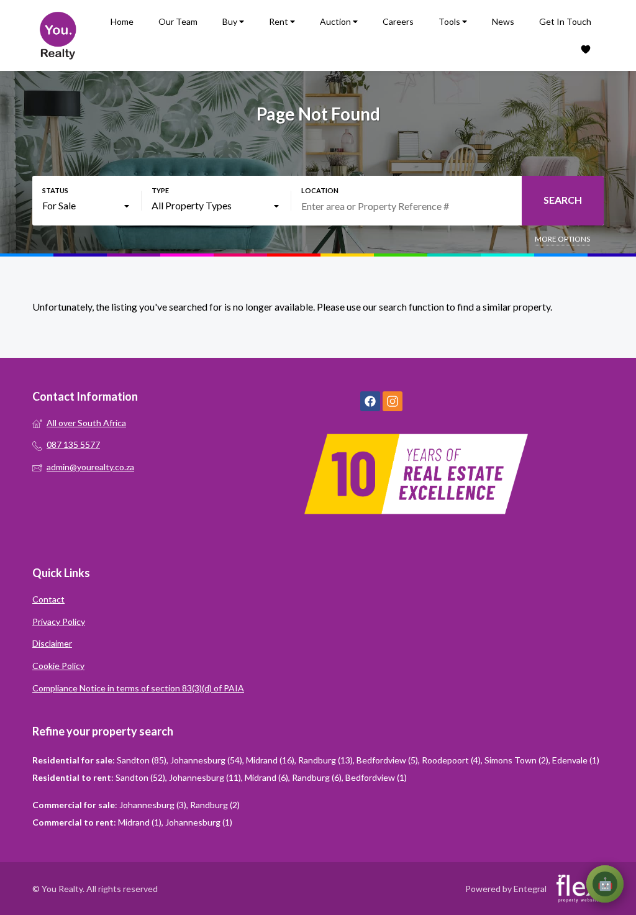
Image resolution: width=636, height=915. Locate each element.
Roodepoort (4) (451, 760)
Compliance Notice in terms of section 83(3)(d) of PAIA (138, 688)
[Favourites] (586, 49)
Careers (398, 21)
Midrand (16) (270, 760)
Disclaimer (52, 643)
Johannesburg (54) (206, 760)
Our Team (178, 21)
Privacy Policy (58, 621)
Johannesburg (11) (205, 777)
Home (122, 21)
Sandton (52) (140, 777)
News (503, 21)
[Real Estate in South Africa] (57, 35)
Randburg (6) (317, 777)
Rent (279, 21)
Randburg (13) (325, 760)
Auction (336, 21)
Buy (230, 21)
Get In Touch (565, 21)
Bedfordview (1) (376, 777)
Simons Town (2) (516, 760)
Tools (450, 21)
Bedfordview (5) (387, 760)
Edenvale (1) (575, 760)
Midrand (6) (266, 777)
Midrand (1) (139, 822)
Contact (48, 599)
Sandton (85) (141, 760)
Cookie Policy (58, 665)
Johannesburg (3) (152, 804)
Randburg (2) (215, 804)
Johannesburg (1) (198, 822)
